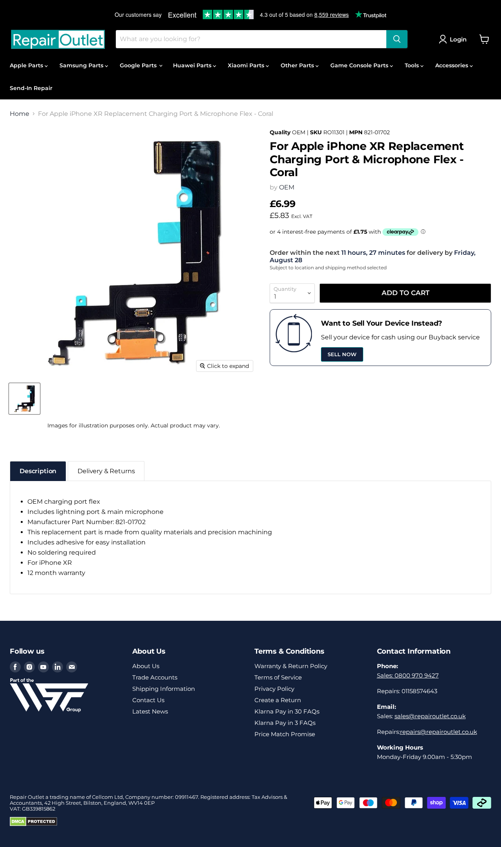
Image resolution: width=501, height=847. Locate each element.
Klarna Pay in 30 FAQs (286, 711)
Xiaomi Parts (247, 65)
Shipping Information (163, 688)
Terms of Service (278, 677)
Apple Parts (27, 65)
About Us (145, 666)
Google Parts (139, 65)
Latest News (150, 711)
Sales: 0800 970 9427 (408, 675)
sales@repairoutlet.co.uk (430, 716)
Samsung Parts (82, 65)
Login (458, 39)
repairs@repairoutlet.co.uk (438, 731)
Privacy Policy (274, 688)
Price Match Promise (284, 734)
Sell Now (342, 354)
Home (19, 113)
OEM (286, 187)
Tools (412, 65)
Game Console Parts (360, 65)
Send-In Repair (31, 88)
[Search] (396, 39)
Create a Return (277, 700)
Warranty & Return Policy (290, 666)
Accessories (452, 65)
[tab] (38, 471)
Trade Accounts (154, 677)
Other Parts (298, 65)
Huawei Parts (193, 65)
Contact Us (148, 700)
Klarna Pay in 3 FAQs (284, 722)
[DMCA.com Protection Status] (33, 824)
